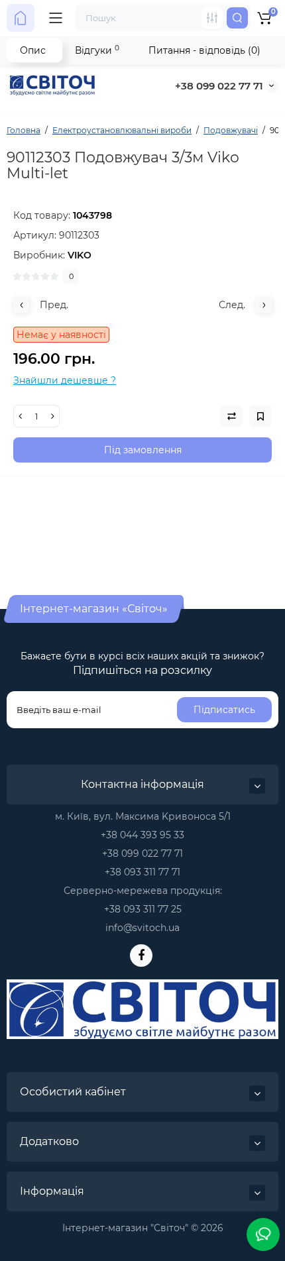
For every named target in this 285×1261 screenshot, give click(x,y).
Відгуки (97, 50)
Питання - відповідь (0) (204, 50)
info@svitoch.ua (142, 928)
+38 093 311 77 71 (142, 872)
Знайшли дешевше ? (64, 380)
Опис (33, 50)
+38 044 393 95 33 (142, 835)
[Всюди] (212, 17)
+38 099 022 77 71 (219, 86)
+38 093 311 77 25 (143, 909)
